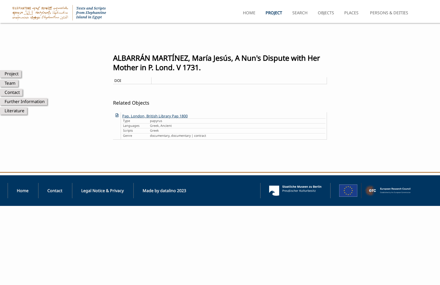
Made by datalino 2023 (164, 190)
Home (249, 13)
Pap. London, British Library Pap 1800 (155, 116)
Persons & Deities (389, 13)
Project (12, 74)
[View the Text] (117, 115)
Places (351, 13)
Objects (326, 13)
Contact (12, 92)
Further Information (25, 101)
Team (10, 83)
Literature (14, 111)
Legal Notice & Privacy (102, 190)
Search (300, 13)
